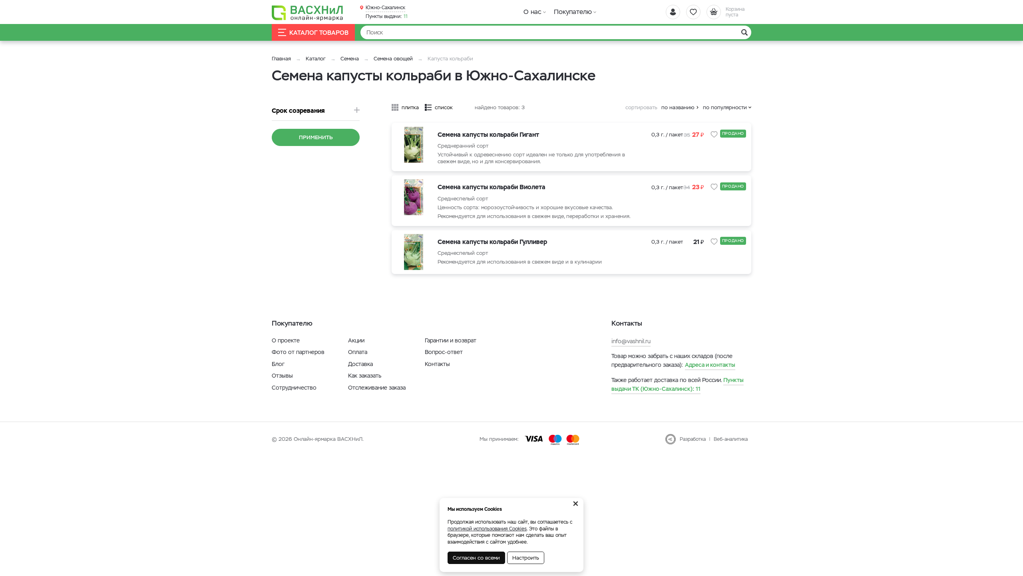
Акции (356, 340)
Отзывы (282, 375)
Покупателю (573, 12)
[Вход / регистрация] (673, 12)
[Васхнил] (308, 12)
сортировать (641, 107)
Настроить (525, 557)
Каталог (316, 58)
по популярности (725, 107)
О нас (532, 12)
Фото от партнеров (298, 352)
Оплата (357, 352)
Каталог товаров (318, 32)
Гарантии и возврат (450, 340)
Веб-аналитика (731, 439)
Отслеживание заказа (377, 387)
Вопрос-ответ (444, 352)
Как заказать (364, 375)
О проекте (286, 340)
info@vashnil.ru (631, 341)
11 (387, 16)
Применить (316, 137)
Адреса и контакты (710, 364)
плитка (410, 107)
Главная (281, 58)
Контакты (437, 364)
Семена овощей (393, 58)
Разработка (693, 439)
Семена (349, 58)
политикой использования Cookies (487, 529)
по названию (678, 107)
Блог (278, 364)
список (444, 107)
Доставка (360, 364)
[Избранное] (693, 12)
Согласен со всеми (476, 557)
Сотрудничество (294, 387)
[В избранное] (714, 134)
